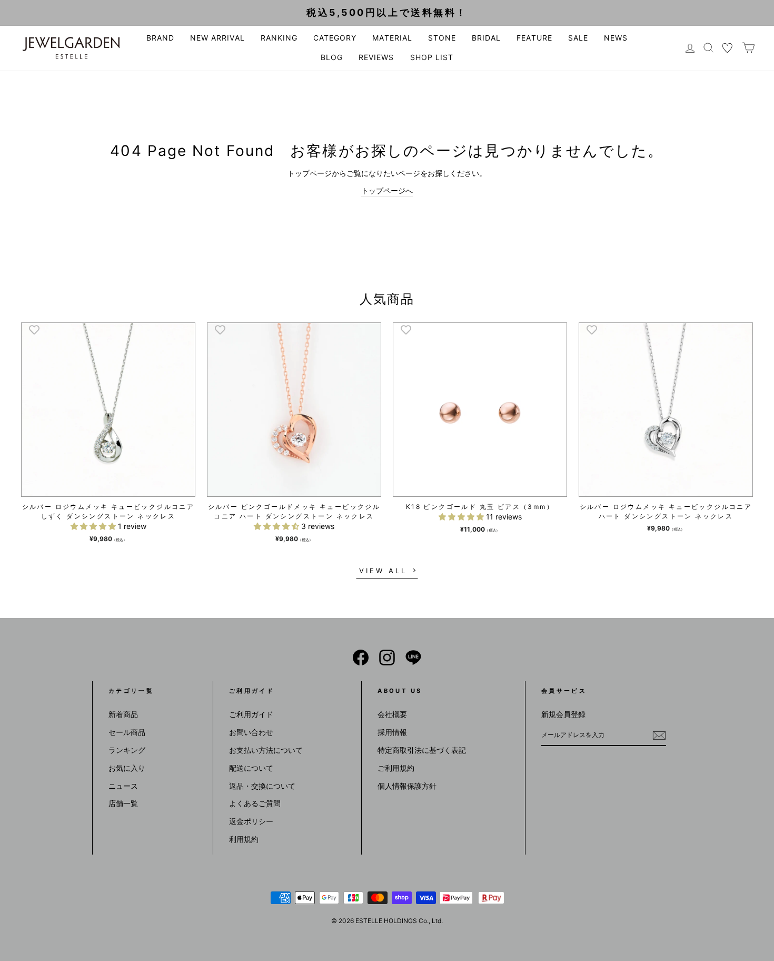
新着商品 (123, 714)
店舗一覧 (123, 803)
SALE (578, 37)
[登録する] (659, 735)
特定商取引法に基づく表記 (422, 750)
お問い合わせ (251, 732)
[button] (94, 526)
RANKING (279, 37)
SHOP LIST (431, 57)
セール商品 (126, 732)
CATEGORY (334, 37)
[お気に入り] (728, 47)
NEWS (616, 37)
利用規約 (244, 839)
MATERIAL (392, 37)
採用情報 (392, 732)
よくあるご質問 (255, 803)
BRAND (160, 37)
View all (382, 570)
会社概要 (392, 714)
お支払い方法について (266, 750)
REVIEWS (376, 57)
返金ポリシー (251, 821)
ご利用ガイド (251, 714)
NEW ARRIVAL (217, 37)
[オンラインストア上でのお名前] (361, 657)
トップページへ (387, 190)
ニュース (123, 785)
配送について (251, 767)
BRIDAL (486, 37)
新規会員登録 (563, 714)
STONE (442, 37)
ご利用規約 (396, 767)
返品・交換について (262, 785)
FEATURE (534, 37)
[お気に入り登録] (34, 329)
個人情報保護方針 (407, 785)
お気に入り (126, 767)
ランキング (126, 750)
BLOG (332, 57)
